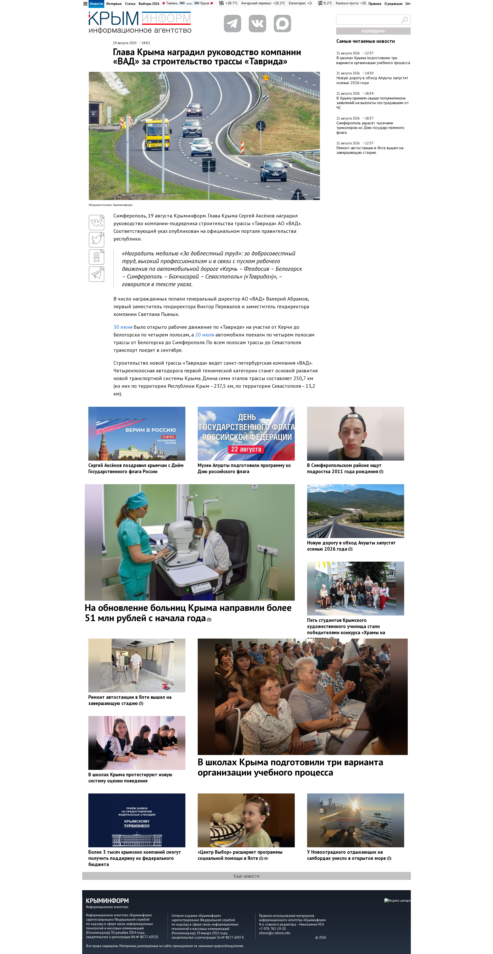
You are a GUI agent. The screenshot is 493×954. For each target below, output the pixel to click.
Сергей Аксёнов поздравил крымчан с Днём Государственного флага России (136, 468)
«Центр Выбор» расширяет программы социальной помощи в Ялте (240, 855)
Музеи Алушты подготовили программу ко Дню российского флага (244, 468)
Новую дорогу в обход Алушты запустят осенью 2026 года (372, 80)
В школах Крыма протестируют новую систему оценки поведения (130, 777)
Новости (96, 4)
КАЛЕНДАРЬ (373, 31)
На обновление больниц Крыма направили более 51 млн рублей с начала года (188, 612)
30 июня (122, 327)
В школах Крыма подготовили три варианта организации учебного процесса (373, 60)
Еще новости (246, 876)
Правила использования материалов (286, 915)
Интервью (114, 4)
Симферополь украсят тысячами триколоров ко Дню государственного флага (370, 127)
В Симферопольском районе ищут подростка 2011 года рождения (344, 468)
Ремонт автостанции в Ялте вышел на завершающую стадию (369, 150)
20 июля (204, 334)
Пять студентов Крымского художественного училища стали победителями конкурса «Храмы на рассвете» (346, 629)
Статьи (130, 4)
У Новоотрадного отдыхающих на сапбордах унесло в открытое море (346, 855)
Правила (374, 4)
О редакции (393, 4)
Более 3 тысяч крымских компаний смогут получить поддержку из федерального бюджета (134, 858)
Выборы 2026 (149, 4)
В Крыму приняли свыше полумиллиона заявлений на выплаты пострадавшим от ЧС (372, 102)
